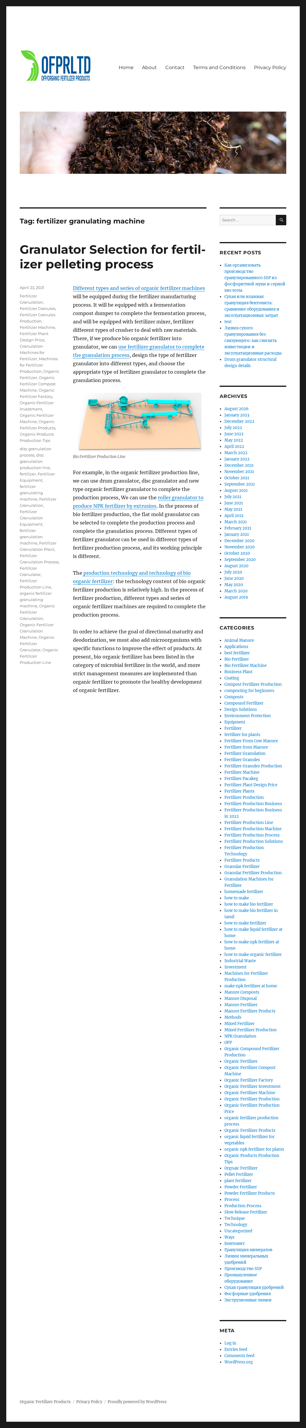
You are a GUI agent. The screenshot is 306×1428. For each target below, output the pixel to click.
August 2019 (236, 597)
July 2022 (233, 427)
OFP (228, 1042)
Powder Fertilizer (240, 1187)
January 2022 (237, 459)
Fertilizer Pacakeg (241, 778)
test (228, 321)
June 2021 (233, 503)
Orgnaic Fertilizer (241, 1168)
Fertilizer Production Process (252, 835)
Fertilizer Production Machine (252, 828)
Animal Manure (239, 640)
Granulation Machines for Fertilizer (32, 352)
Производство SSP (243, 1268)
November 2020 (239, 547)
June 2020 (234, 578)
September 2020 (239, 559)
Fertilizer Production (244, 797)
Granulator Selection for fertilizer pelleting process (113, 256)
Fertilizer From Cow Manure (251, 740)
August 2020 (236, 565)
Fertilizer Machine (37, 327)
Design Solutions (240, 709)
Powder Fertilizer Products (249, 1193)
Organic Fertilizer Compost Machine (38, 384)
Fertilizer (233, 728)
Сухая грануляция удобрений (254, 1287)
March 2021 (235, 521)
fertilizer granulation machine (31, 536)
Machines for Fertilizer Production (39, 365)
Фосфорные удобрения (247, 1293)
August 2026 (236, 408)
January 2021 (236, 534)
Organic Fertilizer (241, 1061)
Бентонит (234, 1243)
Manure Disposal (240, 998)
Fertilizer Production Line (248, 822)
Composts (234, 696)
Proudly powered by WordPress (137, 1401)
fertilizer (28, 474)
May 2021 (233, 509)
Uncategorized (238, 1231)
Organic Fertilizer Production (252, 1099)
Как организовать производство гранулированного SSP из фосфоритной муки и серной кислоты (254, 278)
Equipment (234, 722)
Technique (234, 1218)
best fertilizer (237, 653)
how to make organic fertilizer (253, 954)
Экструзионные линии (248, 1300)
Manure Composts (241, 992)
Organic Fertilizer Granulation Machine (37, 631)
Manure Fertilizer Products (250, 1011)
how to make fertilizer (245, 923)
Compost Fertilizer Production (253, 684)
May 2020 (233, 584)
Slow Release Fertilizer (245, 1212)
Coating (231, 678)
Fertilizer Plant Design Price (250, 784)
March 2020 (235, 591)
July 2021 (232, 496)
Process (231, 1199)
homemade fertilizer (243, 891)
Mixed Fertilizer (239, 1023)
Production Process (242, 1205)
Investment (235, 967)
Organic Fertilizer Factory (248, 1080)
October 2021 (236, 477)
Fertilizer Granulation (245, 753)
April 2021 (234, 515)
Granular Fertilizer (242, 866)
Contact (175, 67)
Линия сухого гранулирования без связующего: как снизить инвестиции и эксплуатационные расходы (252, 341)
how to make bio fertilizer (248, 904)
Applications (236, 646)
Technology (235, 1224)
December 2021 (239, 465)
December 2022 (239, 421)
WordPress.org (238, 1362)
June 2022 (234, 434)
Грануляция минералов (248, 1249)
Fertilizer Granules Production (253, 766)
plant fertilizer (238, 1180)
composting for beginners (249, 690)
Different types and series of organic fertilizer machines (139, 288)
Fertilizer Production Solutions (253, 841)
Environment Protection (247, 715)
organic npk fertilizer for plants (254, 1149)
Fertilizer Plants (239, 791)
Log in (230, 1343)
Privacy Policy (270, 67)
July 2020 (233, 572)
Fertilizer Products (242, 860)
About (149, 67)
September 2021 (239, 484)
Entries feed (235, 1349)
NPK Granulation (240, 1036)
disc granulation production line (35, 461)
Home (126, 67)
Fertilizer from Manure (246, 747)
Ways (229, 1237)
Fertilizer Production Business (253, 803)
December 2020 (239, 540)
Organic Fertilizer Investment (252, 1086)
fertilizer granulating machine (31, 492)
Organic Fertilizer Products (250, 1130)
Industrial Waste (240, 960)
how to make (236, 898)
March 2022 (235, 452)
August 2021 (236, 490)
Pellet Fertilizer (238, 1174)
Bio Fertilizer (236, 659)
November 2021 (239, 471)
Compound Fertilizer (244, 703)
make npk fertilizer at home (250, 986)
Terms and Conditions (219, 67)
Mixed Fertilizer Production (250, 1029)
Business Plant (238, 671)
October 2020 (237, 553)
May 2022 (233, 440)
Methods (232, 1017)
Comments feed (239, 1355)
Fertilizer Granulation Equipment (31, 518)
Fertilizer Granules (37, 308)
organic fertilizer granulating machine (36, 599)
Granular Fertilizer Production (253, 872)
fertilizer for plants (242, 734)
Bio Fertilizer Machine (245, 665)
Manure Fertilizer (241, 1004)
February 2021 (237, 528)
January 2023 (236, 415)
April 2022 (234, 446)
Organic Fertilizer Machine (249, 1092)
